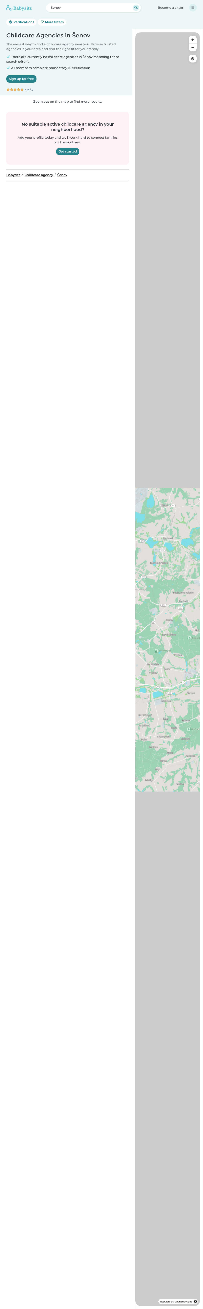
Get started (67, 151)
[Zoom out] (193, 47)
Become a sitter (170, 7)
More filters (54, 22)
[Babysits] (19, 7)
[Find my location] (193, 59)
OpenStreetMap (183, 1301)
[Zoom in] (193, 40)
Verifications (23, 22)
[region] (167, 669)
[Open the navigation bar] (193, 7)
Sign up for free (21, 79)
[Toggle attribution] (195, 1301)
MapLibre (165, 1301)
